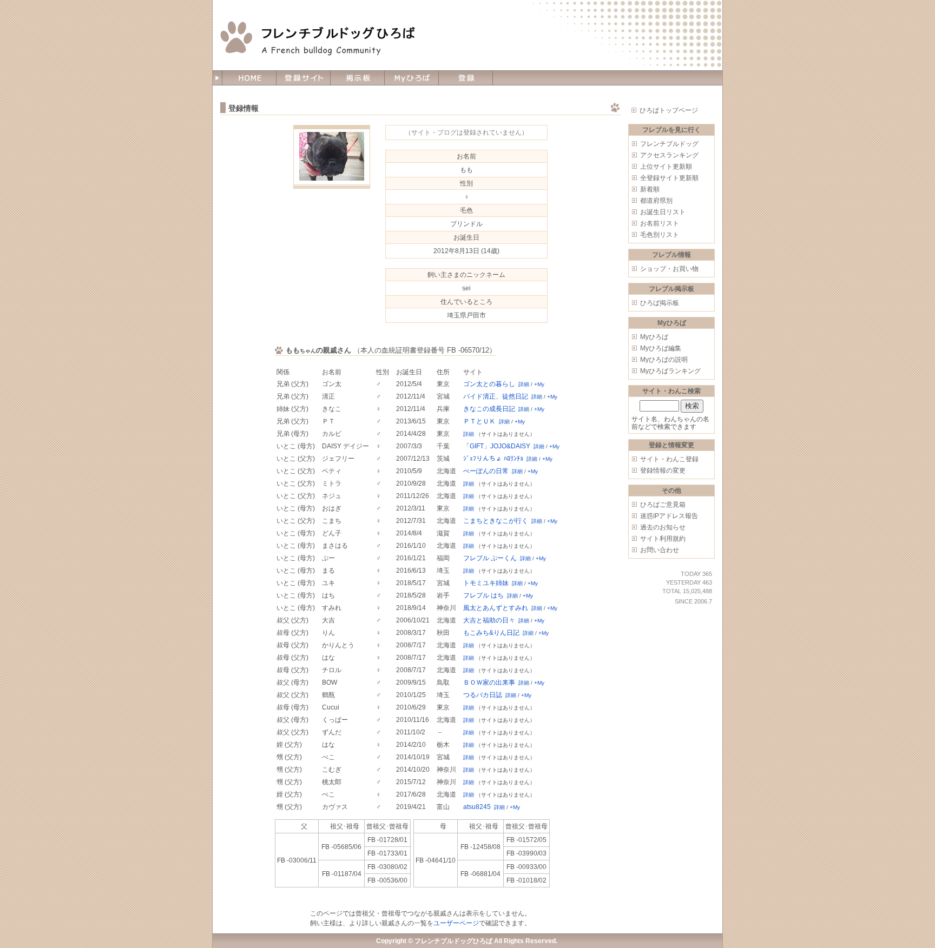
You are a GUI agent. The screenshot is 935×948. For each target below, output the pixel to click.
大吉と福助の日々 (489, 620)
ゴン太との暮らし (489, 384)
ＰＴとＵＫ (479, 421)
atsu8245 (477, 807)
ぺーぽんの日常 (486, 471)
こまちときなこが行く (495, 521)
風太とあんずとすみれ (495, 608)
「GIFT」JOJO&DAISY (496, 446)
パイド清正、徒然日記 (495, 396)
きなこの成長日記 (489, 409)
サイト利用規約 (663, 538)
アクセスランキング (669, 155)
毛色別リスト (659, 234)
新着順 (650, 189)
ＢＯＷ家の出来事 (489, 682)
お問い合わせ (659, 550)
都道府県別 (656, 200)
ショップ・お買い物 (669, 269)
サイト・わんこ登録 (669, 459)
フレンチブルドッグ (669, 144)
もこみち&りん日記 (491, 633)
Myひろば (654, 337)
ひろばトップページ (669, 110)
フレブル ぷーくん (490, 558)
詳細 (523, 384)
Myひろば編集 (660, 348)
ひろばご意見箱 (663, 504)
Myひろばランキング (670, 371)
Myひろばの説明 (664, 359)
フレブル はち (483, 595)
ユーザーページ (456, 923)
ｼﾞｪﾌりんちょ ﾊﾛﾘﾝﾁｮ (493, 458)
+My (539, 384)
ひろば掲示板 (659, 303)
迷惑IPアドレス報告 (669, 516)
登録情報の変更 (663, 470)
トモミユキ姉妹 (486, 583)
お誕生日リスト (663, 212)
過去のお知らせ (663, 527)
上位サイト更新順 (666, 166)
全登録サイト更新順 (669, 178)
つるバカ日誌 (482, 695)
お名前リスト (659, 223)
